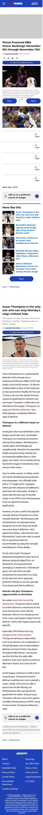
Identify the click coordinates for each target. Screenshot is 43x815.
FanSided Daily (9, 768)
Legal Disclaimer (33, 777)
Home (4, 287)
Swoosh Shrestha (12, 328)
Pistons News (15, 287)
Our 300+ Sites (32, 763)
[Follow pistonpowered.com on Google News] (37, 196)
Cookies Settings (10, 789)
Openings (29, 759)
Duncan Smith (11, 54)
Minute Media (15, 795)
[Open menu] (3, 3)
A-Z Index (29, 781)
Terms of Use (31, 772)
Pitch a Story (31, 768)
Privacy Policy (8, 772)
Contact (5, 763)
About (5, 759)
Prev (9, 101)
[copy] (17, 58)
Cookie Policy (8, 777)
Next (33, 101)
